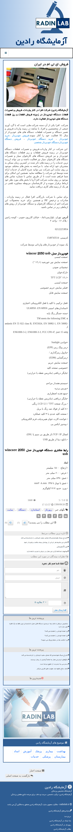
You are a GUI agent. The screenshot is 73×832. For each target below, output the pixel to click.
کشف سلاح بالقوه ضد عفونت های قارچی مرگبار (52, 668)
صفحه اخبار (36, 770)
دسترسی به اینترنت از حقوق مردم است (54, 664)
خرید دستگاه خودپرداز (40, 139)
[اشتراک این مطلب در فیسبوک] (54, 515)
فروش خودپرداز (20, 135)
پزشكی (46, 756)
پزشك (38, 751)
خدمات (35, 756)
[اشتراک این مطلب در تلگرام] (60, 515)
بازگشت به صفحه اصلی (18, 776)
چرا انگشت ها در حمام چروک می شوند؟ (54, 640)
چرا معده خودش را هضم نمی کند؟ (56, 631)
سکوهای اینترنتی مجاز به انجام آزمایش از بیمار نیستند (49, 659)
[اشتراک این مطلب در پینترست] (44, 515)
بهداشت (61, 751)
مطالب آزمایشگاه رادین (62, 829)
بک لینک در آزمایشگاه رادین (60, 820)
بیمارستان (60, 756)
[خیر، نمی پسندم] (10, 522)
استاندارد (35, 510)
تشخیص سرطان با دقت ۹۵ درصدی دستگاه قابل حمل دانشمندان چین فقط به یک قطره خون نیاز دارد (38, 625)
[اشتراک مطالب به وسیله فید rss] (38, 515)
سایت (10, 510)
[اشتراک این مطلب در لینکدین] (65, 515)
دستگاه (22, 510)
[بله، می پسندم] (25, 522)
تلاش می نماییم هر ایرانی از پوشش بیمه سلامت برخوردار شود (45, 542)
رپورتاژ (48, 510)
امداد (16, 751)
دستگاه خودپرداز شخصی (46, 142)
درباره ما (68, 816)
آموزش (27, 751)
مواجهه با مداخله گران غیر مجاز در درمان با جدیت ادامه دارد (47, 551)
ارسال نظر (59, 610)
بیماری (49, 751)
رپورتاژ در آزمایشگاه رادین (60, 825)
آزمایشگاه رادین (41, 41)
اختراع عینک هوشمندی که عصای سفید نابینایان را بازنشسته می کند (44, 538)
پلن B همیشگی (62, 546)
